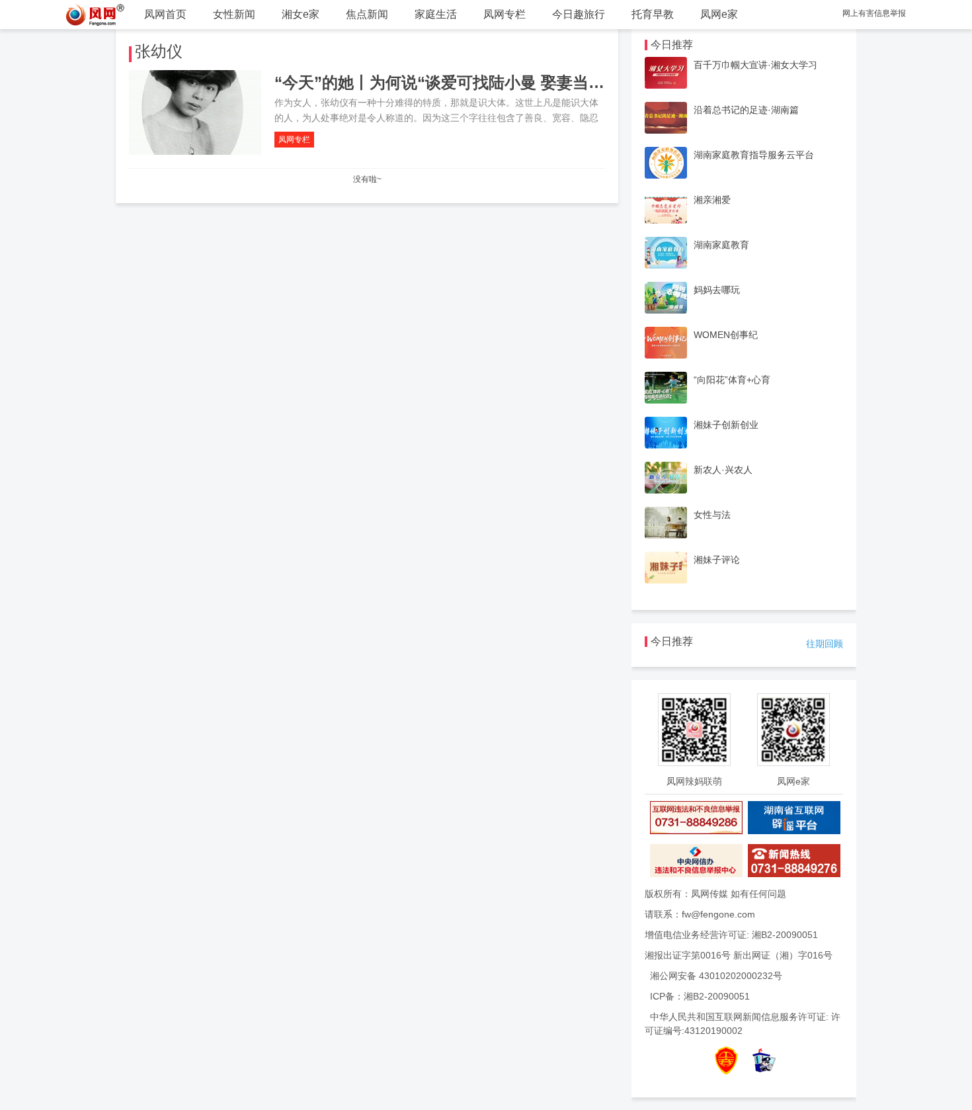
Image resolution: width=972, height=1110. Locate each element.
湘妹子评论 (717, 559)
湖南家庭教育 (721, 244)
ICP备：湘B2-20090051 (700, 996)
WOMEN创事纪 (726, 334)
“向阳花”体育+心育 (732, 379)
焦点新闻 (367, 14)
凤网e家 (719, 14)
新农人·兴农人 (723, 469)
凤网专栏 (504, 14)
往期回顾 (824, 643)
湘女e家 (300, 14)
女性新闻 (234, 14)
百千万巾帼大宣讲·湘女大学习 (755, 65)
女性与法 (712, 514)
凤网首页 (165, 14)
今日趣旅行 (578, 14)
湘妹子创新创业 (726, 424)
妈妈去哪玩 (717, 289)
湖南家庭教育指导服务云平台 (754, 154)
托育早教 (652, 14)
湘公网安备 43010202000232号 (716, 975)
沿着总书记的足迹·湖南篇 (746, 110)
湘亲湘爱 (712, 199)
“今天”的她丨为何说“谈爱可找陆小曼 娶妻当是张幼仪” (467, 82)
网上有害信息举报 (874, 13)
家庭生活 (436, 14)
